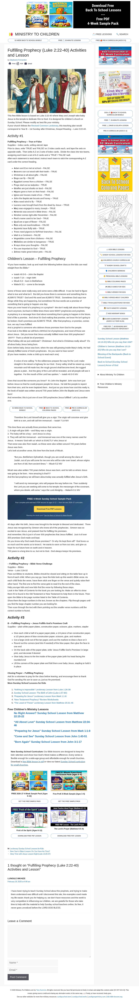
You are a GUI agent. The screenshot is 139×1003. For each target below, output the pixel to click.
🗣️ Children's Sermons (115, 271)
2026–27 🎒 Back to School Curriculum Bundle (115, 114)
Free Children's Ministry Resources (110, 385)
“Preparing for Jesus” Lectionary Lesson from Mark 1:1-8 (40, 696)
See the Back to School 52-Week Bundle (58, 515)
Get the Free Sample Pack (30, 801)
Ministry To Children (37, 34)
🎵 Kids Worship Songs (115, 313)
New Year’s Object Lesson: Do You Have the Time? (30, 851)
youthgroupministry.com (96, 997)
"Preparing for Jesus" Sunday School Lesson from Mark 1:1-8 (52, 730)
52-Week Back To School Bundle (28, 40)
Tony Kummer (41, 990)
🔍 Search (122, 34)
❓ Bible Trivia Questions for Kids (115, 303)
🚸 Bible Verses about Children (115, 297)
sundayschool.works (79, 997)
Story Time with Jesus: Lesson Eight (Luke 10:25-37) (30, 854)
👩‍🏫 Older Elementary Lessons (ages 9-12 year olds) (115, 320)
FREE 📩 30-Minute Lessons (115, 120)
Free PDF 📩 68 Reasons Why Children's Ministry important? (115, 328)
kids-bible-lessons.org (114, 997)
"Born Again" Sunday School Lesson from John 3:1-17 (48, 741)
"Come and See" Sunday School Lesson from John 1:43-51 (50, 736)
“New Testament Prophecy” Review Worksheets (36, 699)
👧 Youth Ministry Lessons (115, 308)
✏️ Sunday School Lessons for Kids (115, 255)
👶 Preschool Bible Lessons (115, 276)
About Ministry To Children (112, 374)
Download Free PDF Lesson (29, 836)
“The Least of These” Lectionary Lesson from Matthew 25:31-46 (43, 703)
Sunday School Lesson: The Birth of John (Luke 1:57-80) (40, 693)
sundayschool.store (64, 997)
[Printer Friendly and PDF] (20, 65)
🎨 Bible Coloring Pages (115, 281)
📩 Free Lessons (102, 34)
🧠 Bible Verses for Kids (115, 292)
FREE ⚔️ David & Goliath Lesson (115, 125)
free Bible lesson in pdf (33, 761)
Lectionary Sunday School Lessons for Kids (27, 849)
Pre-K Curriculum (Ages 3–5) (115, 131)
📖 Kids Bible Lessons (115, 249)
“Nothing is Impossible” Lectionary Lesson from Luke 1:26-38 (42, 689)
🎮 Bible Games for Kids (115, 287)
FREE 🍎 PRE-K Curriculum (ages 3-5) (111, 40)
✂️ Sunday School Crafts (115, 265)
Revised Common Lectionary (44, 126)
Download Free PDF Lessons (49, 509)
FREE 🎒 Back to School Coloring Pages (49, 409)
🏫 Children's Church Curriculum (115, 260)
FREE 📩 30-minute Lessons (69, 40)
